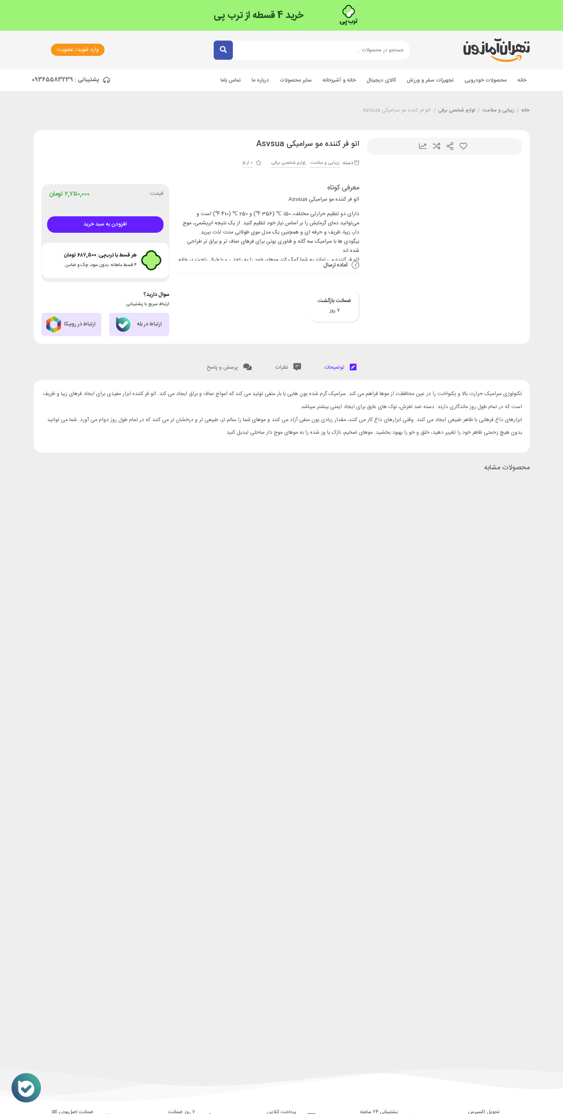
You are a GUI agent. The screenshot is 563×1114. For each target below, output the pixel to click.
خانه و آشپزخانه (339, 80)
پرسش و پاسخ (223, 367)
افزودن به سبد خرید (105, 224)
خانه (521, 80)
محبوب (463, 146)
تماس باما (231, 80)
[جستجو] (223, 50)
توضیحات (335, 367)
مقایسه (436, 146)
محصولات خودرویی (486, 80)
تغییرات (423, 146)
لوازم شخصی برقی (456, 110)
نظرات (282, 367)
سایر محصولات (296, 80)
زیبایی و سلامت (498, 110)
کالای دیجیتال (381, 80)
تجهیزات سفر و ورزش (430, 80)
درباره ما (260, 80)
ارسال (450, 146)
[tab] (340, 365)
